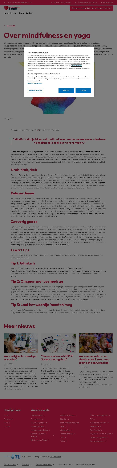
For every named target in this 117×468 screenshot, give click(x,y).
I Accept (83, 90)
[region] (59, 72)
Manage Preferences (35, 90)
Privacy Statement (77, 65)
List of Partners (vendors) (35, 83)
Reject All (66, 90)
